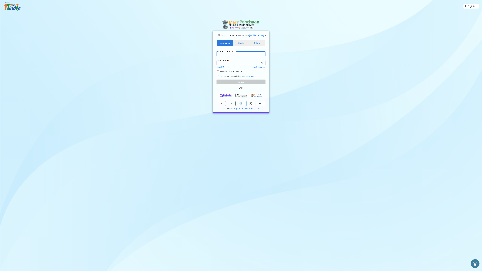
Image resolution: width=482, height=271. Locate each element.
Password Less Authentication (232, 71)
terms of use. (248, 76)
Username (225, 43)
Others (257, 43)
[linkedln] (260, 103)
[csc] (241, 103)
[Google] (221, 103)
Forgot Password (258, 67)
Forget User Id (223, 67)
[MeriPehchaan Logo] (241, 25)
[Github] (231, 103)
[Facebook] (250, 103)
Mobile (241, 43)
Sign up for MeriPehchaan (246, 108)
